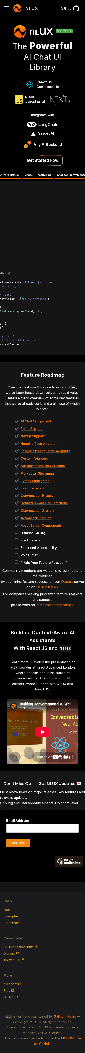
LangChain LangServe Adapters (45, 451)
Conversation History (37, 496)
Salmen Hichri (65, 1016)
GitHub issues (47, 587)
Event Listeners (33, 488)
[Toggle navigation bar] (6, 8)
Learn (7, 910)
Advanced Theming (36, 518)
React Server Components (41, 525)
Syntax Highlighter (35, 481)
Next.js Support (33, 436)
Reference (11, 923)
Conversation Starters (37, 510)
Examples (10, 916)
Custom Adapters (34, 458)
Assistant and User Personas (43, 466)
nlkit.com (10, 984)
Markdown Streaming (37, 473)
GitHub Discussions (18, 947)
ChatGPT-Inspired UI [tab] (38, 174)
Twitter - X (11, 960)
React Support (32, 429)
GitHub (66, 8)
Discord (67, 581)
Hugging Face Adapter (38, 443)
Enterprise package (58, 605)
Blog (6, 991)
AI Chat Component (36, 421)
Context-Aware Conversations (44, 503)
